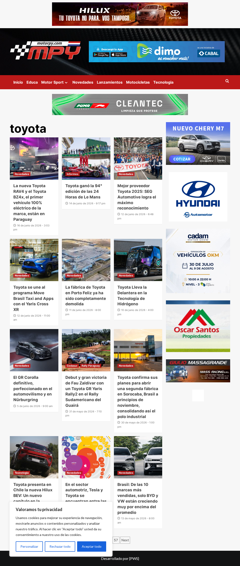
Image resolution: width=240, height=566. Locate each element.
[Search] (227, 81)
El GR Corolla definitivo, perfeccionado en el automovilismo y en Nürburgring (32, 388)
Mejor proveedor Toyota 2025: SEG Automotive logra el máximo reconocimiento (136, 196)
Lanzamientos (110, 82)
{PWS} (134, 558)
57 (116, 540)
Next (125, 540)
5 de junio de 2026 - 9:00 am (35, 406)
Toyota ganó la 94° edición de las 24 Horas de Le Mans (83, 191)
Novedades (82, 82)
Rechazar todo (60, 546)
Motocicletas (138, 82)
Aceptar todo (91, 546)
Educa (32, 82)
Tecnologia (163, 82)
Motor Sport (52, 82)
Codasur (72, 365)
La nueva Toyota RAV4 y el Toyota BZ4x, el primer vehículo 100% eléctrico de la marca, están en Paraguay (29, 202)
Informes (72, 174)
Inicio (18, 82)
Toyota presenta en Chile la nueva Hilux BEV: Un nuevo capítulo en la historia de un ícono (32, 495)
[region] (60, 529)
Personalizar (29, 546)
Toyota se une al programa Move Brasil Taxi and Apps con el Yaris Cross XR (33, 298)
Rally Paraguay (91, 365)
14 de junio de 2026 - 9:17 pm (87, 203)
